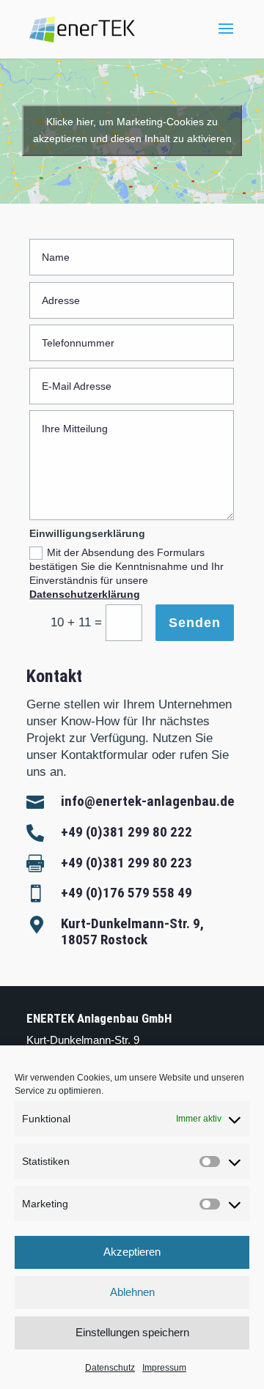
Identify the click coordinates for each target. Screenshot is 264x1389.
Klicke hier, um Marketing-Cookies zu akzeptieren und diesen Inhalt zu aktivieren (132, 130)
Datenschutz (110, 1368)
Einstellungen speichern (132, 1332)
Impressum (164, 1368)
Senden (195, 622)
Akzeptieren (132, 1251)
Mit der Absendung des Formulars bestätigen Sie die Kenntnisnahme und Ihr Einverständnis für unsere (126, 573)
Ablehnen (132, 1292)
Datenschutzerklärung (84, 594)
